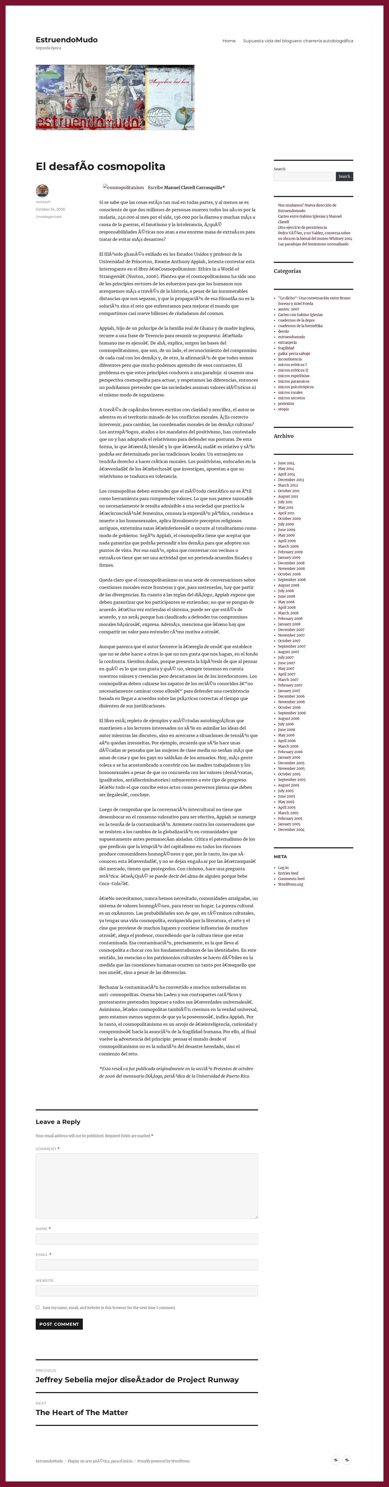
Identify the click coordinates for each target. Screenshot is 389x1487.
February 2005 (290, 818)
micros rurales (290, 392)
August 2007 (288, 652)
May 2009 (286, 535)
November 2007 (291, 635)
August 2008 (288, 585)
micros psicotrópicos (296, 387)
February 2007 (290, 685)
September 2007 (292, 646)
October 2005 (289, 774)
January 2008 (289, 624)
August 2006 (289, 718)
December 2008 (291, 563)
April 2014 (286, 474)
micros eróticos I (292, 365)
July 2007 (286, 657)
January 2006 (289, 757)
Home (229, 40)
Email (44, 1254)
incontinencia (290, 359)
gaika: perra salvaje (294, 353)
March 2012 (288, 485)
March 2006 (288, 746)
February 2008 (290, 618)
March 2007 (288, 680)
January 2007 (289, 691)
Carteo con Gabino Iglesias (300, 315)
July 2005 (286, 791)
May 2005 (286, 802)
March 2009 (288, 546)
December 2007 (291, 630)
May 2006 (286, 735)
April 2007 (287, 674)
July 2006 (286, 724)
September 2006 (292, 713)
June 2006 (286, 730)
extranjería (287, 342)
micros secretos (291, 398)
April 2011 (286, 513)
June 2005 (286, 796)
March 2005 (288, 813)
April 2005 (287, 807)
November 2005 (291, 768)
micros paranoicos (294, 381)
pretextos (286, 403)
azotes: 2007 (288, 309)
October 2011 (289, 491)
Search (280, 169)
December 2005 (291, 763)
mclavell (43, 202)
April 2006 (287, 741)
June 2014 (286, 463)
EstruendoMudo (67, 39)
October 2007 (289, 641)
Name (43, 1229)
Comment (48, 1149)
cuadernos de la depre (296, 320)
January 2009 (289, 557)
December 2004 (291, 829)
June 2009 (286, 530)
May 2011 (285, 507)
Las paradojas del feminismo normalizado (313, 244)
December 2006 (291, 696)
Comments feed (291, 879)
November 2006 (291, 702)
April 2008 (287, 607)
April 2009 (287, 541)
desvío (283, 331)
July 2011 (285, 502)
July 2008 (286, 591)
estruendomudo (291, 337)
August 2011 (288, 496)
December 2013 (291, 480)
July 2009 (286, 524)
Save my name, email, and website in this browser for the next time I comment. (109, 1308)
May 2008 (286, 602)
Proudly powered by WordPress (163, 1461)
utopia (283, 409)
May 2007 (286, 668)
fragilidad (286, 348)
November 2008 (291, 568)
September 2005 (292, 779)
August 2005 (288, 785)
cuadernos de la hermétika (300, 326)
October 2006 (289, 707)
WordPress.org (290, 884)
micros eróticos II (293, 370)
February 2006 (290, 752)
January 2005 (289, 824)
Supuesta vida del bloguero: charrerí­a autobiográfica (298, 40)
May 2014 (286, 468)
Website (45, 1280)
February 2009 (290, 552)
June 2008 (286, 596)
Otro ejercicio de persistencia (302, 227)
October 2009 (289, 518)
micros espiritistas (294, 376)
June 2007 (286, 663)
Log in (283, 868)
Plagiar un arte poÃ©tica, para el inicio (100, 1461)
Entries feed (288, 873)
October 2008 (289, 574)
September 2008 (292, 580)
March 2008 (288, 613)
